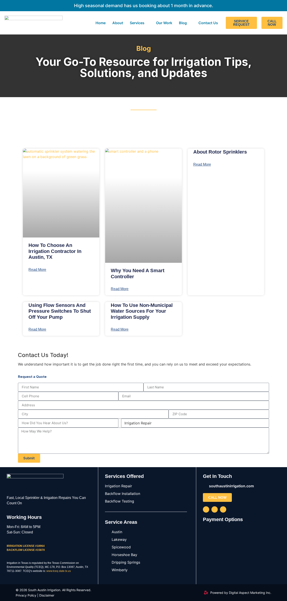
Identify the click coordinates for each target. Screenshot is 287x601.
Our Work (164, 23)
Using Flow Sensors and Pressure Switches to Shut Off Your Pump (59, 311)
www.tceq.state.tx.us (58, 571)
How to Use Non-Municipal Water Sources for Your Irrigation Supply (142, 311)
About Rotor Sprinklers (220, 152)
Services (137, 23)
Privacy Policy (26, 595)
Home (101, 23)
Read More (37, 270)
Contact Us (208, 23)
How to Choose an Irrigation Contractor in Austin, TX (54, 251)
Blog (183, 23)
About (117, 23)
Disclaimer (46, 595)
